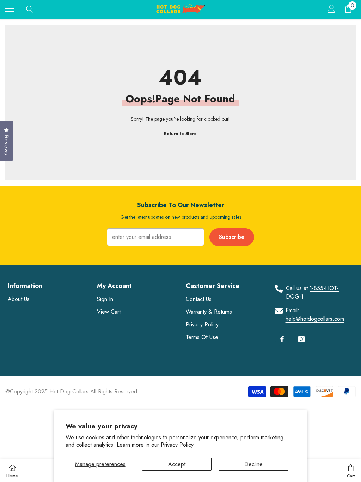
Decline (253, 464)
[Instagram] (301, 339)
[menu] (9, 9)
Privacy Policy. (178, 445)
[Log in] (331, 9)
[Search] (29, 9)
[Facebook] (282, 339)
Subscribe (232, 237)
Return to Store (180, 134)
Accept (176, 464)
